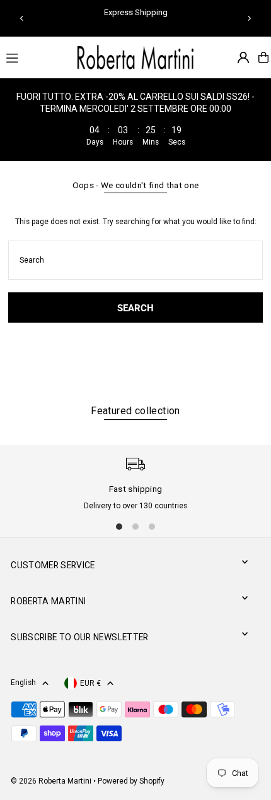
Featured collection (135, 411)
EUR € (90, 683)
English (23, 682)
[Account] (243, 57)
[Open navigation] (34, 57)
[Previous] (22, 18)
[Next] (249, 18)
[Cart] (263, 57)
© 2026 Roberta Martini (52, 781)
